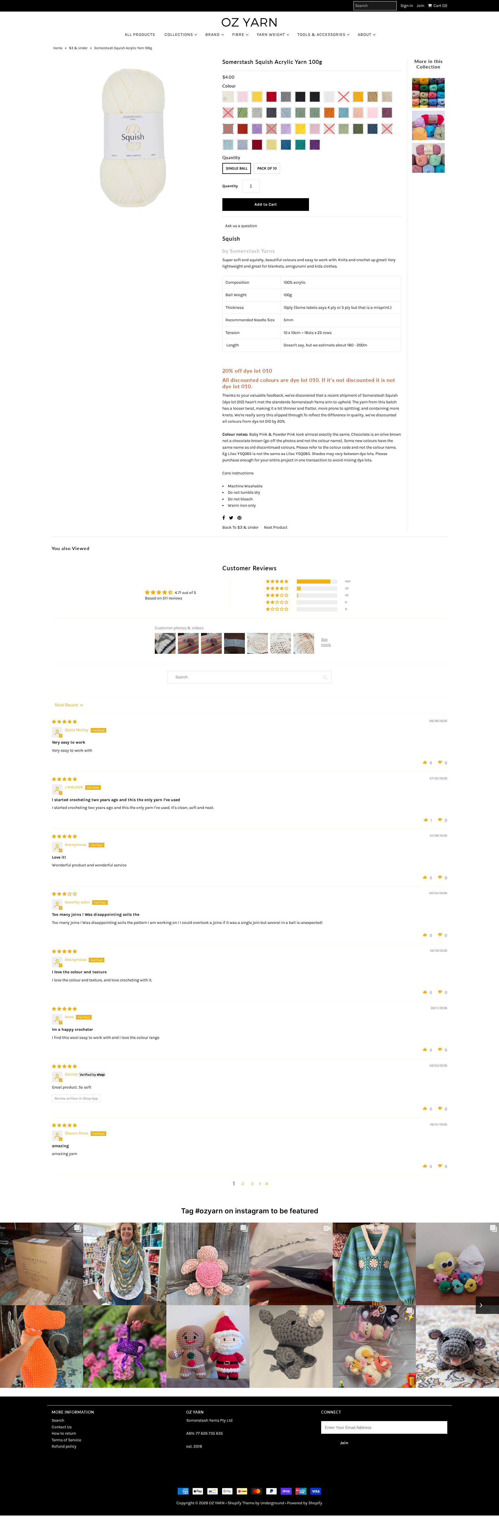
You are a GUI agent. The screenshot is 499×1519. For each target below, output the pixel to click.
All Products (140, 34)
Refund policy (64, 1446)
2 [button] (243, 1183)
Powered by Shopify (304, 1503)
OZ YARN (217, 1503)
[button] (277, 582)
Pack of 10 (267, 168)
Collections (179, 34)
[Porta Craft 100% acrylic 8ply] (428, 156)
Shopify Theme (241, 1503)
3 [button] (252, 1183)
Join (420, 5)
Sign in (407, 5)
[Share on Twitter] (231, 518)
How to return (64, 1433)
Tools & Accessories (321, 34)
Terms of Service (66, 1440)
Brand (212, 34)
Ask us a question (241, 225)
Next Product (275, 527)
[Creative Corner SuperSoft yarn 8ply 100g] (428, 124)
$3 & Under (78, 48)
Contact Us (62, 1427)
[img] (64, 721)
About (364, 34)
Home (57, 48)
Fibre (238, 34)
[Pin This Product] (239, 518)
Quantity (230, 186)
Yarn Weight (271, 34)
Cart (439, 5)
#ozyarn (209, 1211)
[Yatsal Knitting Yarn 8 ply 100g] (428, 91)
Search (58, 1420)
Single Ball (236, 168)
